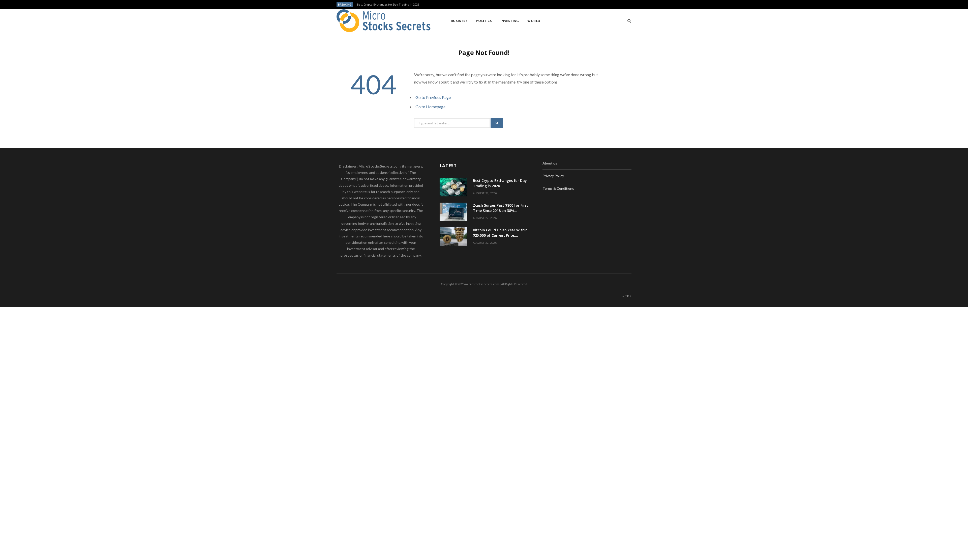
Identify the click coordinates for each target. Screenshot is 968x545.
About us (549, 163)
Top (627, 296)
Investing (509, 20)
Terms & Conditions (558, 188)
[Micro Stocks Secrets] (385, 20)
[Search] (627, 20)
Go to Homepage (430, 106)
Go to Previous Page (433, 97)
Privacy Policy (553, 176)
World (533, 20)
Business (459, 20)
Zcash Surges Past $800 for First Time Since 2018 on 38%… (396, 4)
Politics (484, 20)
